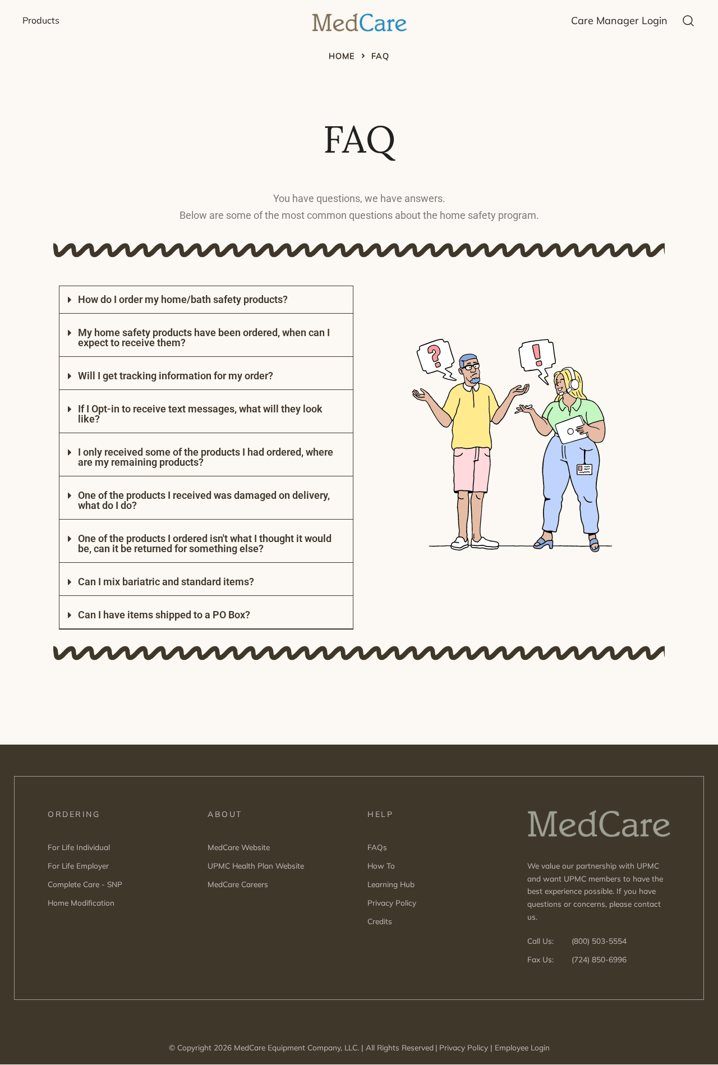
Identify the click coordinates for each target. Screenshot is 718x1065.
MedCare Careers (238, 884)
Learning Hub (391, 884)
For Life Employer (78, 865)
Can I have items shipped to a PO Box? (164, 615)
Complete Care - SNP (85, 884)
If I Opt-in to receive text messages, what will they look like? (200, 414)
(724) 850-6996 (599, 959)
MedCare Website (239, 847)
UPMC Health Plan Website (256, 865)
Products (40, 20)
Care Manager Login (619, 20)
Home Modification (81, 902)
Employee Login (522, 1047)
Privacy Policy (391, 902)
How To (381, 865)
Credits (379, 921)
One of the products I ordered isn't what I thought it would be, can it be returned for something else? (205, 543)
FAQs (377, 847)
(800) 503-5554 (599, 940)
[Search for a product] (689, 20)
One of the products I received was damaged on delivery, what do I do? (204, 500)
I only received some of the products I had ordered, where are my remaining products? (205, 457)
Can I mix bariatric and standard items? (166, 581)
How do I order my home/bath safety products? (183, 299)
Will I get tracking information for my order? (175, 376)
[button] (206, 300)
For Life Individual (79, 847)
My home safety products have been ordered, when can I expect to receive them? (204, 337)
